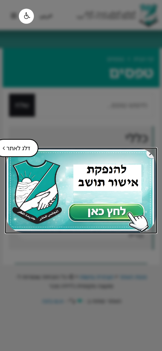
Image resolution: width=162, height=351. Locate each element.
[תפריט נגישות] (26, 16)
